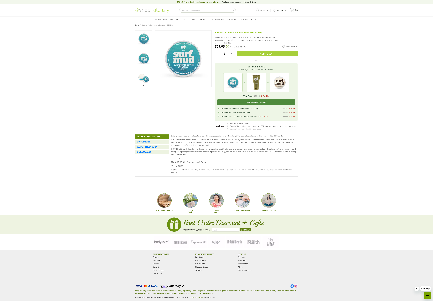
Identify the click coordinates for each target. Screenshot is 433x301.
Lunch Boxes (232, 19)
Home (137, 25)
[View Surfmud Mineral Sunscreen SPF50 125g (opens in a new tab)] (256, 82)
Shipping (156, 257)
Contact (156, 267)
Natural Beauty (200, 260)
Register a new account (232, 2)
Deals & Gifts (250, 2)
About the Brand (147, 147)
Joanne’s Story (243, 263)
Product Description (148, 136)
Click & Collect (158, 270)
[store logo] (152, 10)
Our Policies (144, 152)
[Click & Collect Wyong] (242, 200)
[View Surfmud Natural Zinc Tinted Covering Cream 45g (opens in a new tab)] (279, 82)
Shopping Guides (201, 267)
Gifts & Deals (158, 273)
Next (143, 85)
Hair (165, 19)
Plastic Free (204, 19)
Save (276, 19)
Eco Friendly (199, 257)
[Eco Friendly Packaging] (164, 200)
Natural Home (200, 263)
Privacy (240, 267)
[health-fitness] (180, 242)
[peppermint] (198, 242)
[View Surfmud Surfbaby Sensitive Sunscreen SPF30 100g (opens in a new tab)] (233, 82)
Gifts (270, 19)
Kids (184, 19)
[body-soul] (162, 242)
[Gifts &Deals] (190, 200)
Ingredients (143, 142)
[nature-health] (252, 242)
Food (263, 19)
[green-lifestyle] (216, 242)
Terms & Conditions (245, 270)
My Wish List (281, 10)
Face (178, 19)
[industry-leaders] (271, 242)
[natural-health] (234, 242)
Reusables (244, 19)
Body (172, 19)
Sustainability (242, 260)
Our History (242, 257)
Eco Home (193, 19)
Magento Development (196, 297)
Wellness (254, 19)
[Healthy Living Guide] (268, 200)
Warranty (156, 260)
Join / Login (264, 10)
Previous (143, 31)
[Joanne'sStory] (216, 200)
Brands (158, 19)
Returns (156, 263)
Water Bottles (218, 19)
